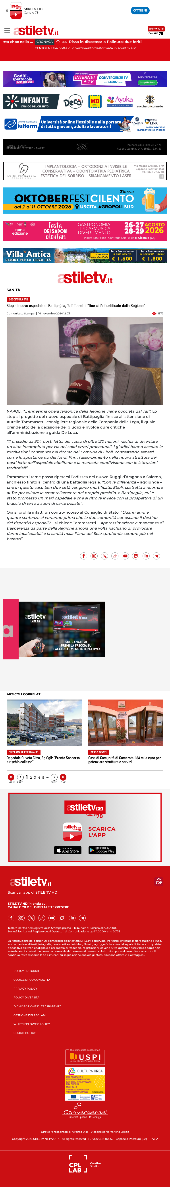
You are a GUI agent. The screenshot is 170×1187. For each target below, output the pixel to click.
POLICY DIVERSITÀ (26, 997)
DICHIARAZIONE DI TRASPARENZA (38, 1006)
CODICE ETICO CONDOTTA (32, 979)
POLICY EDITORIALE (27, 971)
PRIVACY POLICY (25, 988)
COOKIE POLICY (25, 1033)
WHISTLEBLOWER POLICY (32, 1024)
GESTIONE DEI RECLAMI (30, 1015)
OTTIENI (140, 10)
